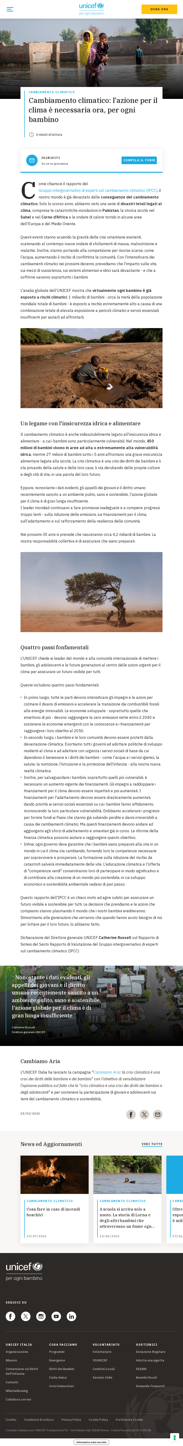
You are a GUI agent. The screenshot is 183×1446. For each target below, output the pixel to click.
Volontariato (102, 1352)
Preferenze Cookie (129, 1419)
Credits (11, 1419)
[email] (158, 1115)
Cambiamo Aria (106, 1072)
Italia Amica (58, 1377)
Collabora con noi (18, 1399)
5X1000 (141, 1369)
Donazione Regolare (150, 1352)
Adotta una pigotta (150, 1360)
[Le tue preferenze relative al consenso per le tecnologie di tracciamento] (174, 1437)
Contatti (12, 1382)
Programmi (56, 1352)
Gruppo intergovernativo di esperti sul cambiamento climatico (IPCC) (98, 190)
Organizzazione (17, 1352)
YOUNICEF (100, 1360)
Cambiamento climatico (52, 92)
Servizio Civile (102, 1377)
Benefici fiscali (146, 1377)
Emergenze (57, 1360)
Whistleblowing (17, 1391)
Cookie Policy (98, 1419)
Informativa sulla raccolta (91, 1442)
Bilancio (11, 1360)
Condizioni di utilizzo (39, 1419)
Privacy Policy (71, 1419)
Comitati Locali (104, 1369)
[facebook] (131, 1115)
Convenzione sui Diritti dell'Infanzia (22, 1371)
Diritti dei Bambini (61, 1369)
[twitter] (144, 1115)
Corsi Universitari (61, 1386)
